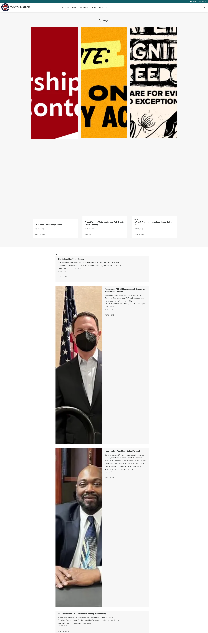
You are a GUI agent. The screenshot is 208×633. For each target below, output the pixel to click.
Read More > (63, 277)
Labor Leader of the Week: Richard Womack (122, 451)
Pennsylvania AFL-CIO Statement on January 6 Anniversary (82, 613)
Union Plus (202, 1)
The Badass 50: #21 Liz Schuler (71, 259)
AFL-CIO (80, 268)
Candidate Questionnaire (87, 7)
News (74, 7)
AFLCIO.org (193, 1)
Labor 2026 (103, 7)
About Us (65, 7)
